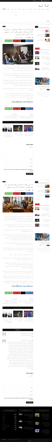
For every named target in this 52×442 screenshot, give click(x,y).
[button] (47, 21)
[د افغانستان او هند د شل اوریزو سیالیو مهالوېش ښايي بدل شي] (28, 128)
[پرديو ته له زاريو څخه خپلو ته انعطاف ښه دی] (20, 427)
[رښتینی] (26, 37)
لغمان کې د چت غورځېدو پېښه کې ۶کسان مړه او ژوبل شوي (28, 415)
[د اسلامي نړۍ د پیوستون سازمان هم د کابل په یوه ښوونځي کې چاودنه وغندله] (37, 57)
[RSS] (9, 440)
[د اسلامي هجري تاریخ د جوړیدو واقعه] (20, 421)
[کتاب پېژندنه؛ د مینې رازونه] (47, 31)
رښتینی (21, 37)
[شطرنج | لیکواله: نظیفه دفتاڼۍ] (42, 81)
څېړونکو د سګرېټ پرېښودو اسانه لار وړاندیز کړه (19, 134)
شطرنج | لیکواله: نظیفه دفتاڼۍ (43, 87)
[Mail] (11, 440)
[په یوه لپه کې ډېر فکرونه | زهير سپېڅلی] (47, 40)
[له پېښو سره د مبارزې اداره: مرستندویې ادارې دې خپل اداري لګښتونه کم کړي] (7, 128)
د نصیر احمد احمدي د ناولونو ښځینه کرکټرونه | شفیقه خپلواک (40, 35)
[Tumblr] (45, 1)
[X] (43, 1)
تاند (46, 89)
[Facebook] (48, 1)
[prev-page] (32, 139)
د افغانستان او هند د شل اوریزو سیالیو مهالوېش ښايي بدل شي (28, 134)
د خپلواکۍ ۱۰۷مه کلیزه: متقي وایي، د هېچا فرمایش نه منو (45, 431)
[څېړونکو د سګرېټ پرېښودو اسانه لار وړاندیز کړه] (18, 128)
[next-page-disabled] (46, 73)
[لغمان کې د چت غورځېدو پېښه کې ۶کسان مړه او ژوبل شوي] (20, 414)
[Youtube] (41, 1)
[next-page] (30, 139)
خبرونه (45, 24)
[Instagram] (46, 1)
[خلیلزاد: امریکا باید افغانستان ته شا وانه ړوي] (37, 423)
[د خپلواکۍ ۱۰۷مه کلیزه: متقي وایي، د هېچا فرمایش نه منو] (37, 430)
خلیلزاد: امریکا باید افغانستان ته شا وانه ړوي (45, 423)
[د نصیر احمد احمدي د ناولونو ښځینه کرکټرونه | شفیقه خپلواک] (47, 35)
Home (48, 24)
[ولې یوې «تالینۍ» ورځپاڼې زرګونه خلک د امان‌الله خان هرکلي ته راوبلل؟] (37, 415)
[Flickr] (17, 440)
